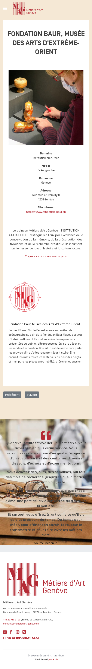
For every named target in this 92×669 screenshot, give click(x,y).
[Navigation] (5, 8)
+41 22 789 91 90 (11, 619)
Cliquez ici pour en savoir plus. (46, 256)
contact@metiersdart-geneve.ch (21, 623)
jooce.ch (53, 659)
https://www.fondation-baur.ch (46, 211)
